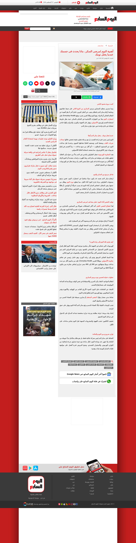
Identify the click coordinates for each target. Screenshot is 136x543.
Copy (25, 96)
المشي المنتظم (92, 297)
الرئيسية (110, 46)
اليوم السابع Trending (50, 101)
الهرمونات (109, 364)
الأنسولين (95, 122)
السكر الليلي (91, 364)
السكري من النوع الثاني (80, 109)
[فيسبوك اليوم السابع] (53, 83)
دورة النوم (70, 182)
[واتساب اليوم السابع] (25, 83)
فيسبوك (95, 97)
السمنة (100, 364)
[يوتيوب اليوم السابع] (36, 83)
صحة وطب (100, 46)
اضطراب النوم (108, 119)
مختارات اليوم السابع (49, 303)
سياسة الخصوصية (33, 498)
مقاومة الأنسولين (107, 261)
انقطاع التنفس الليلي (103, 206)
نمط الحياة (72, 364)
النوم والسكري (104, 361)
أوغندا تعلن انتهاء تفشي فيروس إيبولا (94, 28)
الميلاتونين (109, 368)
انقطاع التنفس (67, 361)
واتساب (85, 97)
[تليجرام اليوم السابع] (31, 83)
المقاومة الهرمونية (104, 154)
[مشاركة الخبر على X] (76, 97)
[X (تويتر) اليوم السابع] (47, 83)
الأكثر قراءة (53, 242)
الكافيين (81, 364)
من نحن (42, 498)
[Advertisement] (68, 443)
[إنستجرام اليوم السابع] (42, 83)
